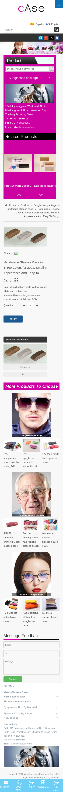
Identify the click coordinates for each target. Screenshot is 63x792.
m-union (55, 777)
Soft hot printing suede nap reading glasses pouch (31, 539)
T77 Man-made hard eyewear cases (50, 458)
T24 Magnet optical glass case (10, 617)
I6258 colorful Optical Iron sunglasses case (30, 619)
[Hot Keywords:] (56, 29)
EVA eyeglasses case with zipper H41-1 (30, 460)
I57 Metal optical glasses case (50, 617)
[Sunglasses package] (31, 415)
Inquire (13, 318)
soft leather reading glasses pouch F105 (50, 539)
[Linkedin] (40, 37)
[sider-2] (31, 494)
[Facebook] (57, 37)
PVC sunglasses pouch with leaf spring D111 (12, 460)
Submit (13, 679)
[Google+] (46, 37)
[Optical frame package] (31, 574)
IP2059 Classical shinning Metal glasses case (12, 539)
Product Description (17, 339)
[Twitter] (51, 37)
